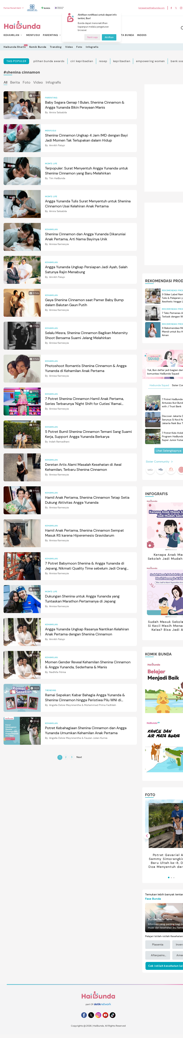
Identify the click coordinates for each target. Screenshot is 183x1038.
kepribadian (121, 61)
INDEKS (142, 35)
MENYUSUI (33, 35)
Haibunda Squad (159, 385)
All (5, 82)
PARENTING (50, 35)
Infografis (92, 46)
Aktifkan (109, 37)
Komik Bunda (37, 46)
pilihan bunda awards (49, 61)
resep (103, 61)
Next (79, 757)
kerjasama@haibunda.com (152, 7)
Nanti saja (92, 37)
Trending (56, 46)
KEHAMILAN (11, 35)
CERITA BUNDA (124, 35)
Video (69, 46)
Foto (79, 46)
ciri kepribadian (81, 61)
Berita (15, 82)
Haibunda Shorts (15, 46)
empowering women (150, 61)
